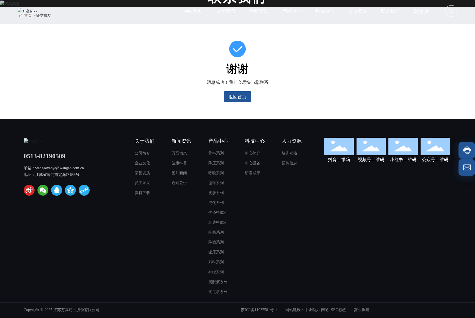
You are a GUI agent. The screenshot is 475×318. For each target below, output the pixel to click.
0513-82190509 (44, 156)
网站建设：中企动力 (302, 310)
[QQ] (56, 190)
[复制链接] (84, 190)
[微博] (29, 190)
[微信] (42, 190)
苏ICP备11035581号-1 (259, 310)
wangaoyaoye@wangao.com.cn (59, 168)
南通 (325, 310)
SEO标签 (338, 310)
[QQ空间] (70, 190)
